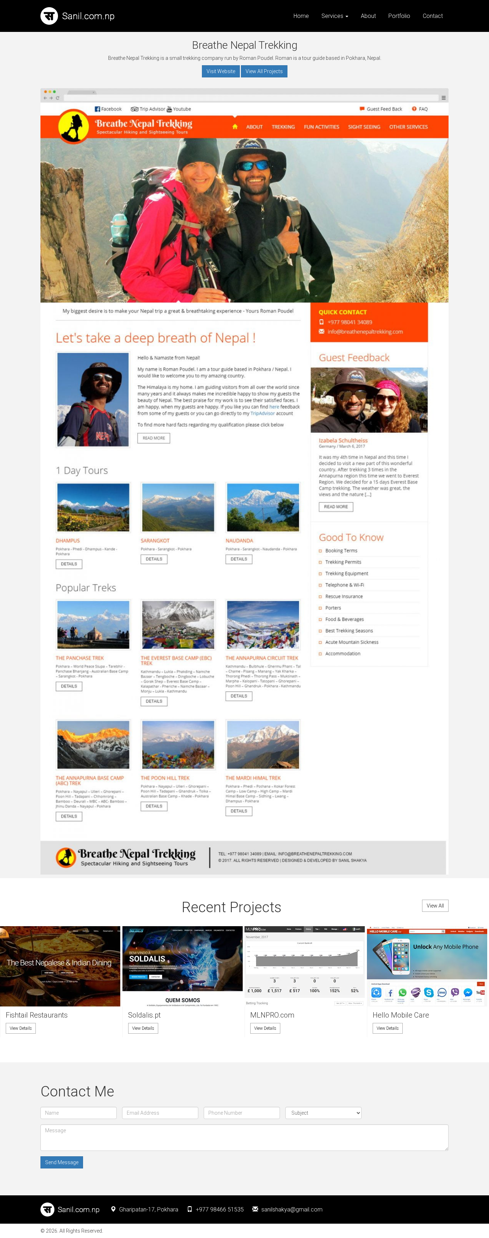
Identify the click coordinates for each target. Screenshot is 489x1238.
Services (333, 16)
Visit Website (221, 71)
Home (301, 16)
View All (435, 906)
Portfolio (399, 16)
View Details (21, 1028)
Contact (433, 16)
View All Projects (264, 71)
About (368, 16)
